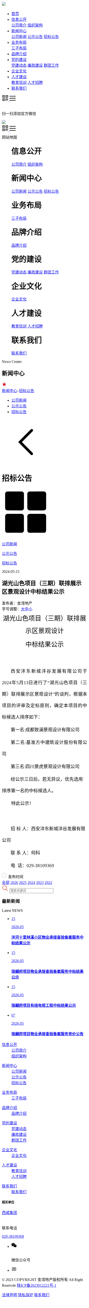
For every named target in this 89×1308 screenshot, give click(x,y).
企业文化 (19, 71)
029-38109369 (13, 1236)
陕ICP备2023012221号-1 (36, 1285)
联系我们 (19, 88)
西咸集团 (9, 1213)
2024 (31, 883)
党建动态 (19, 65)
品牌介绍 (19, 54)
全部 (5, 883)
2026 (14, 883)
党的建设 (19, 60)
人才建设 (19, 77)
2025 (23, 883)
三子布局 (19, 48)
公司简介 (19, 25)
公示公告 (35, 37)
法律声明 (9, 1295)
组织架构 (35, 25)
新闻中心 (19, 31)
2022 (48, 883)
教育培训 (19, 83)
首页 (15, 14)
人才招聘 (35, 83)
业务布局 (19, 42)
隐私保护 (25, 1295)
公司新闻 (19, 37)
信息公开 (19, 19)
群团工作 (51, 65)
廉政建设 (35, 65)
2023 (40, 883)
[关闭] (21, 137)
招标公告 (51, 37)
